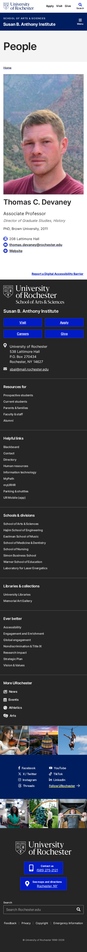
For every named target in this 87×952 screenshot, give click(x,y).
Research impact (15, 653)
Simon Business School (19, 555)
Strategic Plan (13, 659)
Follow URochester (62, 786)
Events (13, 699)
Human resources (15, 466)
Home (7, 67)
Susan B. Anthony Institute (29, 24)
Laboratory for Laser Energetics (25, 568)
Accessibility (12, 627)
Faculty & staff (13, 414)
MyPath (8, 479)
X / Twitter (30, 774)
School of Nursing (15, 549)
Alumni (8, 420)
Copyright (42, 923)
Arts (13, 715)
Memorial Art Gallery (17, 601)
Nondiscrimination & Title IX (22, 646)
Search (7, 902)
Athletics (15, 707)
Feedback (10, 923)
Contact (8, 453)
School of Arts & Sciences (24, 18)
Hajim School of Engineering (23, 530)
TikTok (58, 774)
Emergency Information (68, 923)
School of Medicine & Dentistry (24, 543)
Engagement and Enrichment (23, 633)
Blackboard (11, 447)
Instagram (30, 780)
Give (68, 6)
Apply (50, 6)
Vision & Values (14, 665)
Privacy (26, 923)
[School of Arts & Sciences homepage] (33, 294)
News (13, 691)
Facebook (28, 768)
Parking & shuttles (16, 491)
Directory (9, 460)
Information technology (19, 472)
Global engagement (17, 640)
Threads (29, 786)
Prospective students (18, 395)
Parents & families (15, 408)
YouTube (60, 768)
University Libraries (16, 594)
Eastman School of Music (21, 536)
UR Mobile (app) (14, 498)
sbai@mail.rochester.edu (29, 369)
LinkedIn (59, 780)
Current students (15, 401)
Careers (23, 333)
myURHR (9, 485)
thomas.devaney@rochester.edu (35, 244)
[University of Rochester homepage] (18, 6)
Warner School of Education (22, 562)
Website (15, 251)
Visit (59, 6)
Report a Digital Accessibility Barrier (57, 274)
